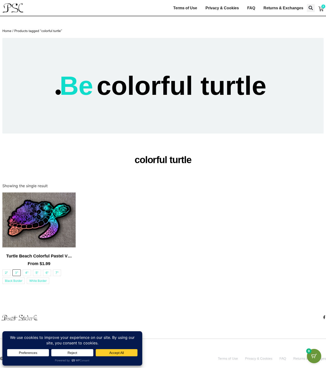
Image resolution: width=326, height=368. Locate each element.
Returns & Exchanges (283, 8)
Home (6, 31)
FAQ (251, 8)
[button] (311, 8)
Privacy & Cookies (222, 8)
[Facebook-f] (324, 317)
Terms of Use (185, 8)
